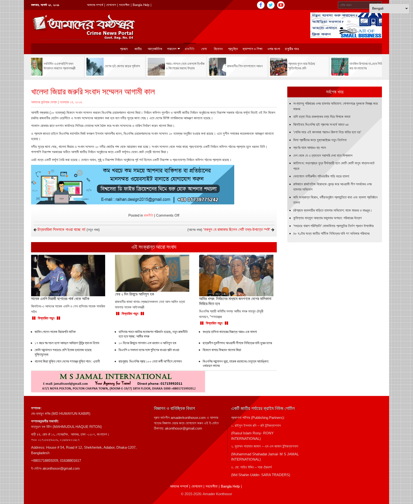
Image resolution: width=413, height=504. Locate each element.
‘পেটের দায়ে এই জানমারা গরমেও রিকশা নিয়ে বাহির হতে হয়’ (327, 132)
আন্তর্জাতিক (155, 49)
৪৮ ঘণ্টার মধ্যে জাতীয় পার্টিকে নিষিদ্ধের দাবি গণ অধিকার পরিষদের (331, 233)
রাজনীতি (189, 49)
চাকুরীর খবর (292, 49)
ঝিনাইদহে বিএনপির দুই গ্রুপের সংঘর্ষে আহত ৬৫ (321, 124)
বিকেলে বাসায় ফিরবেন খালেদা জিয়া (222, 350)
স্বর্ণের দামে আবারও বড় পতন (309, 147)
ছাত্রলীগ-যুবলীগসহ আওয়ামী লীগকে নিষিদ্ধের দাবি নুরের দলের (237, 343)
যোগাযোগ (111, 5)
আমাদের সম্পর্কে (95, 5)
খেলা (204, 49)
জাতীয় (138, 49)
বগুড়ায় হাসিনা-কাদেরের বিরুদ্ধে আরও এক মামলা (230, 332)
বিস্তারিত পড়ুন (46, 318)
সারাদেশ (171, 49)
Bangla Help (141, 5)
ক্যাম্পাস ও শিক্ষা (253, 49)
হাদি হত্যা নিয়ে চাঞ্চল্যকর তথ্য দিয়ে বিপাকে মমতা (321, 116)
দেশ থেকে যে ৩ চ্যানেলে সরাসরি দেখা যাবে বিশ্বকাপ (322, 155)
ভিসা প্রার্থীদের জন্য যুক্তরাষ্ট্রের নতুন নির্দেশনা (320, 140)
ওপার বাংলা (273, 49)
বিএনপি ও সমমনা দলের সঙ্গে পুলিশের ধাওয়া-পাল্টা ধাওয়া (149, 350)
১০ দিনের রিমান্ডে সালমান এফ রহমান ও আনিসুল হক (147, 343)
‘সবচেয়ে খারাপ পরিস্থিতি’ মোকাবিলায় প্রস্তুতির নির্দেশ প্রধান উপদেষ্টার (333, 226)
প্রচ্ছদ (124, 49)
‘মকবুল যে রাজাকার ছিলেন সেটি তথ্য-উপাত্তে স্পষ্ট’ (236, 229)
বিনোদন (218, 49)
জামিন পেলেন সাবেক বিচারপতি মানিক (55, 332)
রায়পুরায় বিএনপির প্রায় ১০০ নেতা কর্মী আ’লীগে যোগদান (150, 361)
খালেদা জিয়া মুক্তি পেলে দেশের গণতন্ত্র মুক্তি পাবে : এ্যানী (67, 361)
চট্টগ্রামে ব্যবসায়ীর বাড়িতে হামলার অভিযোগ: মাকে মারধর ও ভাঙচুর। (332, 210)
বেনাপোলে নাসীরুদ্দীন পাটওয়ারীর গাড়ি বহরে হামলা (321, 176)
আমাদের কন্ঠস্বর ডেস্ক (44, 102)
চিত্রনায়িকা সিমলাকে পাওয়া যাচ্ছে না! (62, 229)
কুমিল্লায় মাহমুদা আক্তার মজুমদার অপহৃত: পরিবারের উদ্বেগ (327, 218)
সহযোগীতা (124, 5)
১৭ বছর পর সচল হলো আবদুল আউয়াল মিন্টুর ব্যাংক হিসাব (67, 343)
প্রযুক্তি (233, 49)
